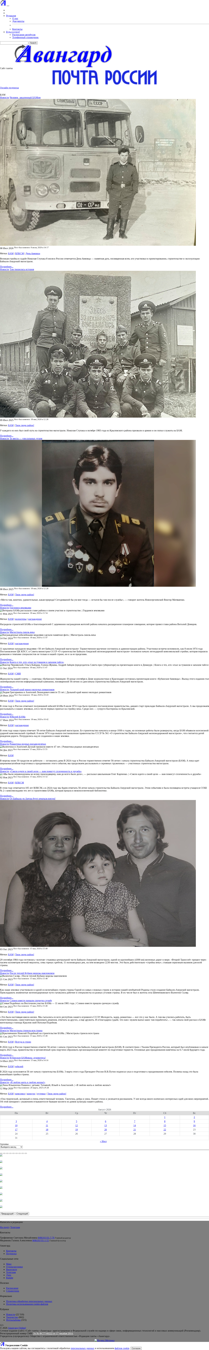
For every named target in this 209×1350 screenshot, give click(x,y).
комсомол (20, 1093)
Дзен (8, 1275)
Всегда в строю (23, 1042)
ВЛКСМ (19, 253)
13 (105, 1125)
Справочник (12, 1291)
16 (194, 1125)
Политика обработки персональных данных (29, 1301)
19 (76, 1129)
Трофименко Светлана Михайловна (18, 1237)
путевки (41, 1093)
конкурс (31, 1093)
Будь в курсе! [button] (13, 32)
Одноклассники (14, 1266)
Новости (4, 97)
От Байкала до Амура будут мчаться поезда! (32, 798)
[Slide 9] (25, 1153)
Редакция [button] (11, 15)
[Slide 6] (16, 1153)
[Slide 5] (13, 1153)
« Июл (103, 1141)
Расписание (12, 1288)
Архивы (4, 1144)
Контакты (17, 29)
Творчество (12, 1317)
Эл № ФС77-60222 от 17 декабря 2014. (53, 1333)
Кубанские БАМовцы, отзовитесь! (28, 1057)
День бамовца (33, 253)
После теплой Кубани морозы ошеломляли (32, 973)
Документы (18, 21)
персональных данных (82, 1348)
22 (165, 1129)
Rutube (9, 1277)
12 (76, 1125)
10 (16, 1125)
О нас (15, 18)
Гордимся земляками (20, 607)
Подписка (11, 1253)
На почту (5, 1227)
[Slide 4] (10, 1153)
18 (47, 1129)
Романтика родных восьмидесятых (28, 744)
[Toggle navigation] (8, 5)
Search (33, 43)
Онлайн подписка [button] (9, 87)
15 (165, 1125)
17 (16, 1129)
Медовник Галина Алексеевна (16, 1240)
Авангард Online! (17, 1328)
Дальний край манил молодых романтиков (32, 689)
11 (47, 1125)
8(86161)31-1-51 (40, 1240)
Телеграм (15, 1227)
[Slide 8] (22, 1153)
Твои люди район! (24, 425)
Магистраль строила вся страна (26, 1030)
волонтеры (20, 619)
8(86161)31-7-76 (46, 1237)
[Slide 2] (4, 1153)
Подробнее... (6, 266)
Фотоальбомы (13, 1320)
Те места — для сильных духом (26, 438)
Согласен (136, 1348)
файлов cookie (122, 1348)
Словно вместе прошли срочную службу (31, 1000)
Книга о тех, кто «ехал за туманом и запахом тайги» (37, 662)
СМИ (18, 673)
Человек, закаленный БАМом (25, 97)
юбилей (19, 1066)
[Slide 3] (7, 1153)
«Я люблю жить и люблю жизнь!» (27, 1082)
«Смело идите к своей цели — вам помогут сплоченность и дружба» (46, 771)
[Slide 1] (1, 1153)
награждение (35, 619)
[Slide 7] (19, 1153)
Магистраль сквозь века (22, 632)
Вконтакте (11, 1269)
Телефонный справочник (25, 37)
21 (134, 1129)
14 (134, 1125)
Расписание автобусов (23, 34)
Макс (9, 1264)
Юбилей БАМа (17, 716)
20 (105, 1129)
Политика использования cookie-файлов (27, 1304)
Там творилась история (22, 269)
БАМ (10, 253)
